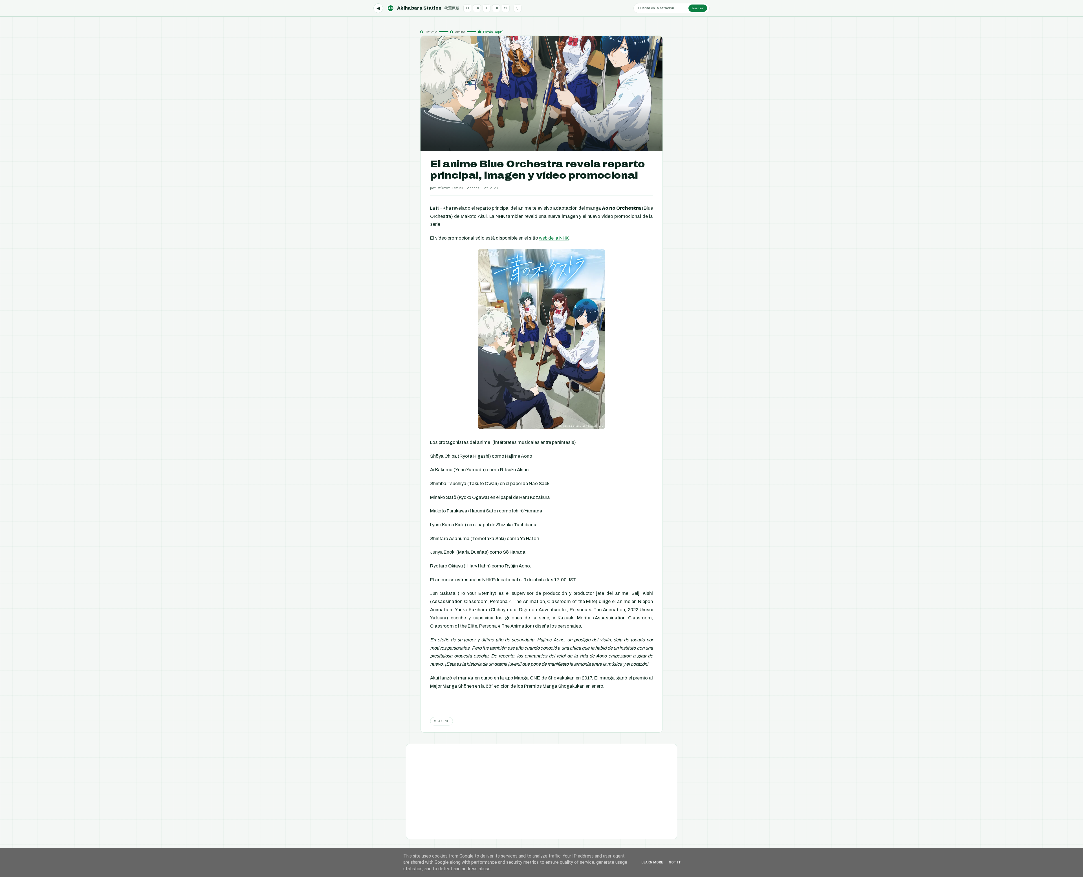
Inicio (431, 32)
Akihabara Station (423, 8)
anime (460, 32)
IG (477, 8)
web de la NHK (554, 238)
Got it (675, 862)
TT (467, 8)
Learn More (652, 862)
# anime (441, 721)
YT (505, 8)
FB (496, 8)
